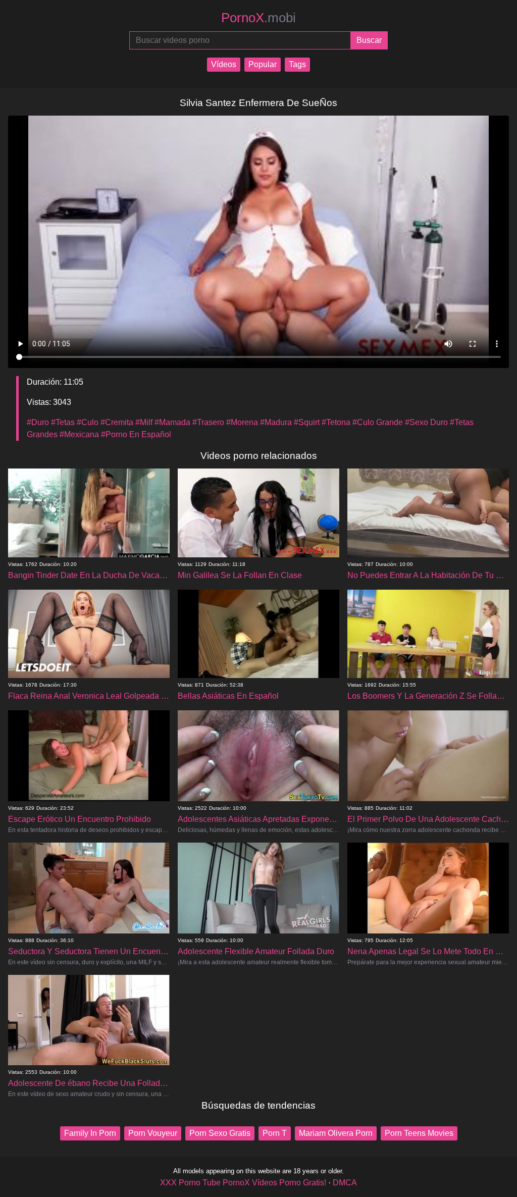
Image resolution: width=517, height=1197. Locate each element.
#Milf (143, 422)
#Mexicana (79, 434)
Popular (262, 64)
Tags (297, 64)
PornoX (258, 18)
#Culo (87, 422)
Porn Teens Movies (419, 1133)
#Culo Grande (377, 422)
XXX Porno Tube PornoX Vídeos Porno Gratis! (243, 1182)
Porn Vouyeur (152, 1133)
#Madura (276, 422)
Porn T (275, 1133)
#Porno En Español (136, 434)
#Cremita (116, 422)
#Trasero (208, 422)
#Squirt (307, 422)
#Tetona (336, 422)
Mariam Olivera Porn (336, 1133)
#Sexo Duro (426, 422)
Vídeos (223, 64)
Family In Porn (90, 1133)
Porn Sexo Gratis (219, 1133)
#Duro (38, 422)
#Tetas (63, 422)
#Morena (242, 422)
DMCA (345, 1182)
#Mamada (172, 422)
